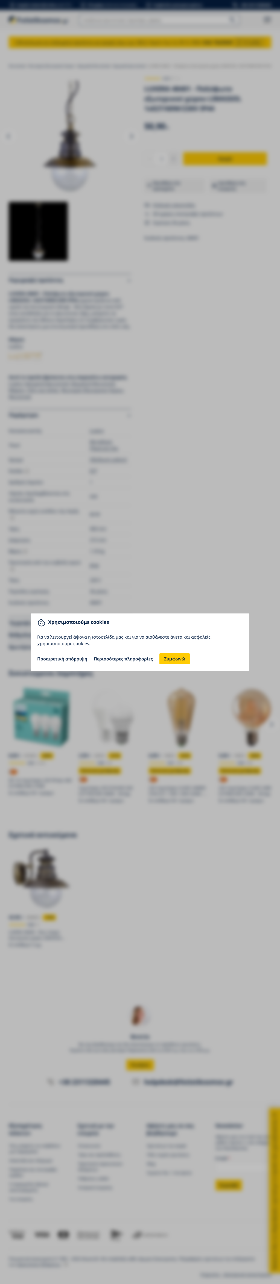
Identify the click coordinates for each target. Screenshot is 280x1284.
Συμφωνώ (174, 659)
